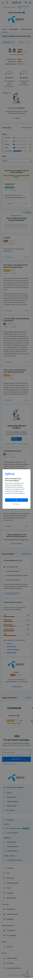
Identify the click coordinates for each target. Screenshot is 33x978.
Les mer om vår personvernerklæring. (15, 493)
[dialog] (16, 489)
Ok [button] (16, 500)
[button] (17, 504)
